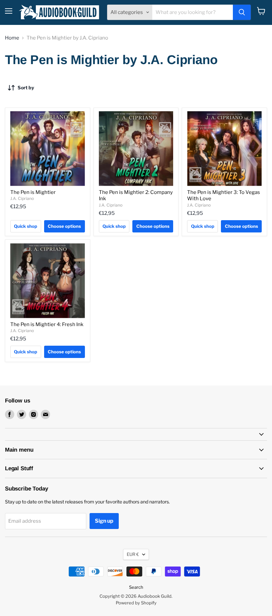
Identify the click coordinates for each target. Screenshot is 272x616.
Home (12, 38)
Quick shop (25, 226)
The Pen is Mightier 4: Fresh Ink (46, 324)
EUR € (133, 554)
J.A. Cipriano (22, 198)
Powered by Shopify (136, 602)
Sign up (104, 521)
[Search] (242, 12)
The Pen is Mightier (33, 192)
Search (136, 587)
